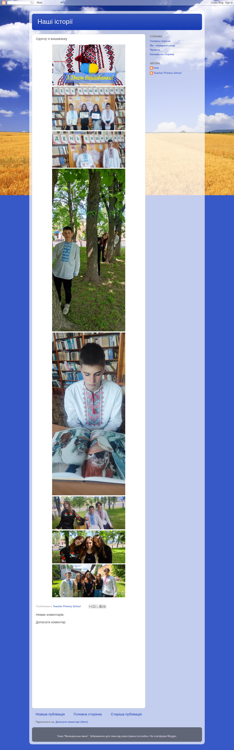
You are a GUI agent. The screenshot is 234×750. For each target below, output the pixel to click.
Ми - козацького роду (162, 45)
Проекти (155, 50)
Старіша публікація (126, 714)
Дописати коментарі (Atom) (72, 722)
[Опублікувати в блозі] (94, 606)
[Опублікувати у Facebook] (101, 606)
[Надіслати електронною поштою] (90, 606)
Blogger (171, 736)
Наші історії (55, 21)
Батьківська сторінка (162, 54)
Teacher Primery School (167, 73)
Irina (156, 67)
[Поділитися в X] (97, 606)
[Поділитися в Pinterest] (104, 606)
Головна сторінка (88, 714)
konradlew (142, 736)
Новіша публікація (50, 714)
